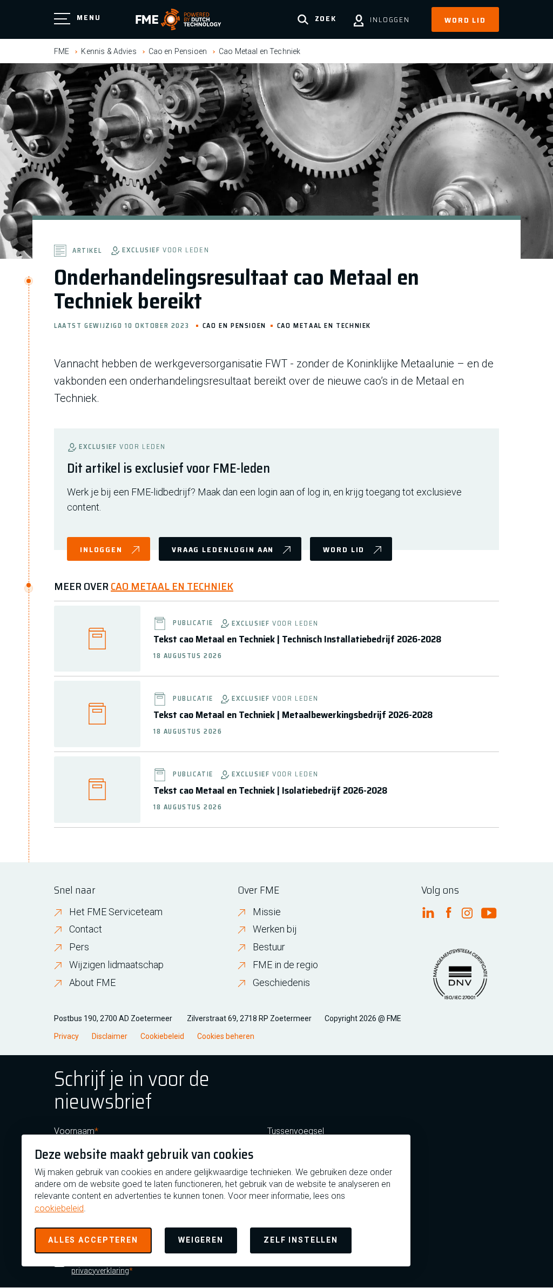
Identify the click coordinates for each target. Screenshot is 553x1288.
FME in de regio (285, 964)
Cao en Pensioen (178, 51)
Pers (79, 946)
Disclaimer (109, 1036)
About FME (92, 982)
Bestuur (269, 946)
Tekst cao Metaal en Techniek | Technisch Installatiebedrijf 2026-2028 (297, 639)
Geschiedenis (281, 982)
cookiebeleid (59, 1208)
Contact (85, 929)
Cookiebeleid (162, 1036)
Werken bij (275, 929)
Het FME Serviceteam (116, 911)
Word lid (465, 20)
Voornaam (74, 1131)
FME (61, 51)
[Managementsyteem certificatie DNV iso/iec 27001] (460, 980)
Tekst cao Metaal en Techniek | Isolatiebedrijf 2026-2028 (270, 790)
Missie (267, 911)
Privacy (66, 1036)
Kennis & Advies (108, 51)
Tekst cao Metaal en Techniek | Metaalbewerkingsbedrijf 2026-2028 (293, 714)
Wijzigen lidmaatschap (116, 964)
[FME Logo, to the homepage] (178, 19)
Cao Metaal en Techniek (259, 51)
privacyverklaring (100, 1270)
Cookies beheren (225, 1036)
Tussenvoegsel (295, 1131)
